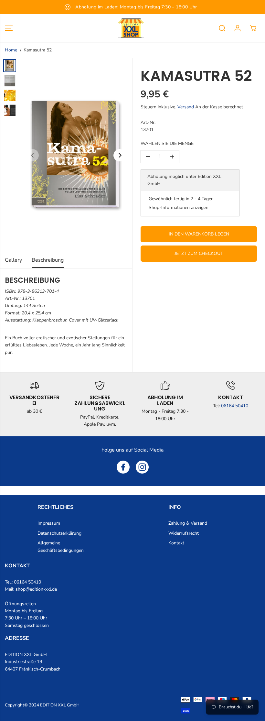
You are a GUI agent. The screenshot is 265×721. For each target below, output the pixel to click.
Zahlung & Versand (187, 523)
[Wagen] (253, 28)
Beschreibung (48, 260)
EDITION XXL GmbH (60, 705)
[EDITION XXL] (131, 28)
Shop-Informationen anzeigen (178, 207)
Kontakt (176, 543)
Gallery (13, 260)
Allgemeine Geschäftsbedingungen (60, 546)
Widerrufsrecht (183, 533)
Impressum (48, 523)
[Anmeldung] (237, 28)
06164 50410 (234, 406)
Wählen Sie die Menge (167, 143)
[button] (9, 28)
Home (11, 50)
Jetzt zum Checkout (199, 253)
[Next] (119, 155)
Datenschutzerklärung (59, 533)
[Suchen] (222, 28)
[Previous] (32, 155)
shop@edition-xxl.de (36, 589)
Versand (185, 107)
